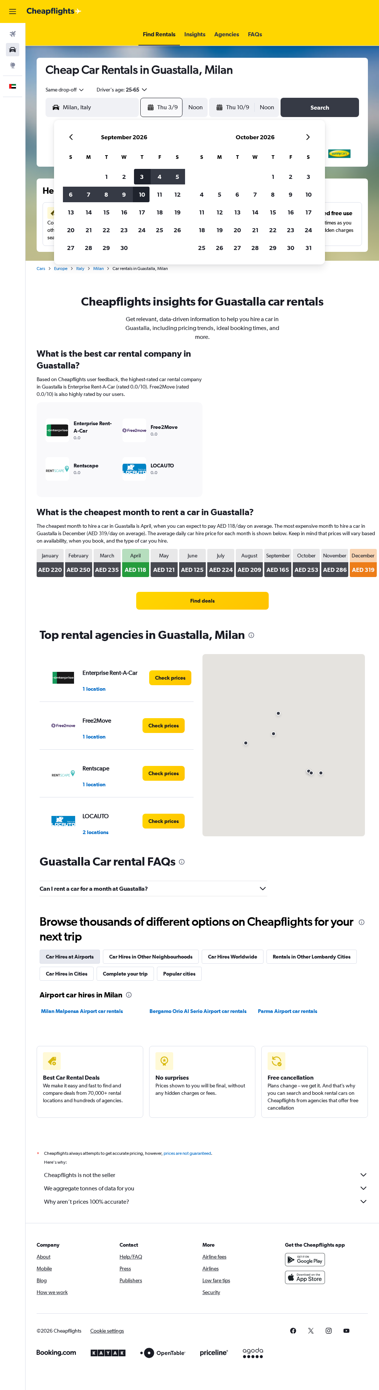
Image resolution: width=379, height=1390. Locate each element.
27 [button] (70, 247)
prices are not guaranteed (187, 1153)
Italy (80, 268)
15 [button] (106, 212)
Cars (41, 268)
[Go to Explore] (12, 65)
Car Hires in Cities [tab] (66, 974)
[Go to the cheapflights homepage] (54, 11)
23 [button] (124, 230)
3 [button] (142, 176)
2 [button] (124, 176)
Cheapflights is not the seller (79, 1175)
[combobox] (65, 89)
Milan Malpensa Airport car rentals (82, 1011)
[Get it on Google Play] (305, 1259)
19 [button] (177, 212)
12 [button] (177, 194)
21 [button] (88, 230)
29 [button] (106, 247)
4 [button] (159, 176)
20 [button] (70, 230)
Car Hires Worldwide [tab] (232, 957)
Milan (98, 268)
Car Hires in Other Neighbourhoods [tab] (150, 957)
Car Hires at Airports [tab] (70, 957)
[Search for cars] (12, 49)
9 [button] (124, 194)
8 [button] (106, 194)
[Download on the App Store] (305, 1277)
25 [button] (159, 230)
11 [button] (159, 194)
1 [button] (106, 176)
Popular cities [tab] (179, 974)
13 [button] (71, 212)
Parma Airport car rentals (287, 1011)
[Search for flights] (12, 34)
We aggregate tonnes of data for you (89, 1188)
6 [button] (71, 194)
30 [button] (124, 247)
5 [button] (177, 176)
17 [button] (142, 212)
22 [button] (106, 230)
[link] (202, 601)
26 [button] (177, 230)
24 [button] (141, 230)
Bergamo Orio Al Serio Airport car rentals (198, 1011)
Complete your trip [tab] (125, 974)
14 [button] (88, 212)
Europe (60, 268)
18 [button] (160, 212)
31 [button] (308, 247)
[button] (12, 11)
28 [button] (88, 247)
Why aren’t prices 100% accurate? (86, 1201)
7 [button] (88, 194)
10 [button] (142, 194)
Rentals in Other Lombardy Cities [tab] (312, 957)
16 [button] (124, 212)
